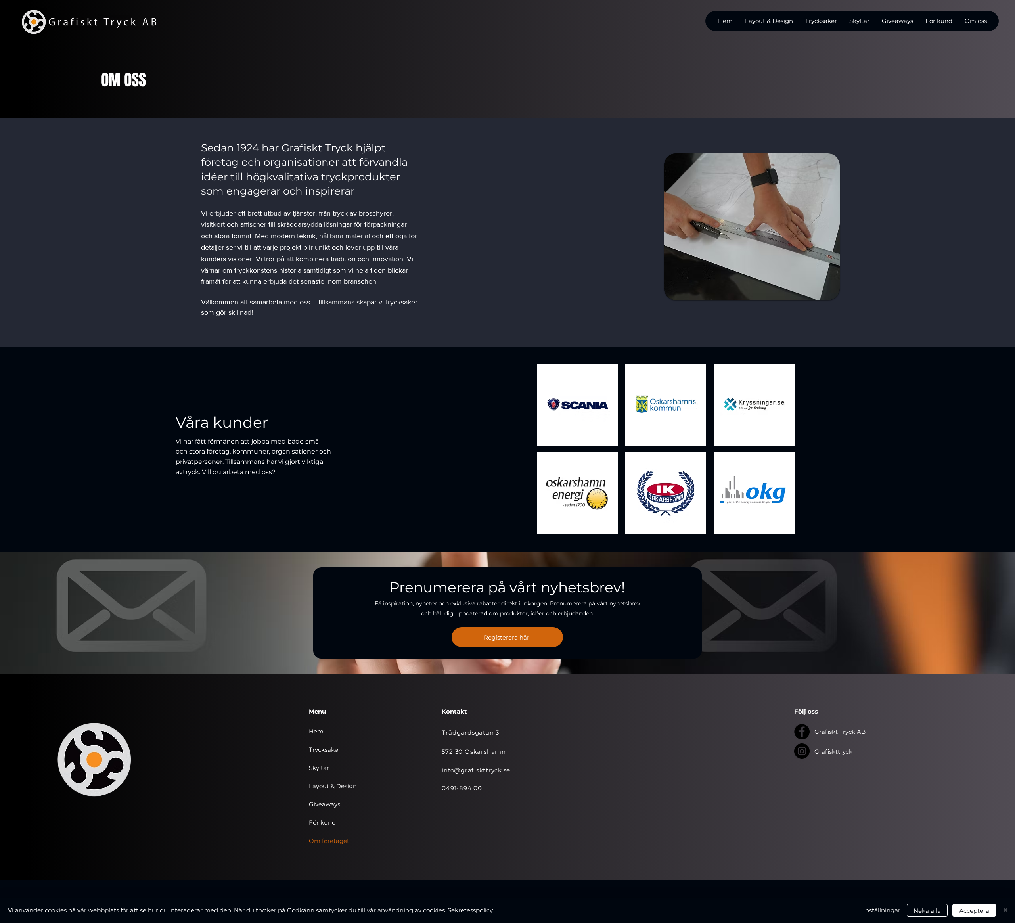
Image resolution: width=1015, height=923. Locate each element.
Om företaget (329, 840)
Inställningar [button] (881, 910)
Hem (316, 731)
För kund (322, 822)
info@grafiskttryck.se (476, 770)
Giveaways (324, 804)
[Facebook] (802, 731)
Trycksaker (325, 749)
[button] (769, 21)
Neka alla (927, 910)
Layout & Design (333, 786)
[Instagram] (802, 751)
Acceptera (974, 910)
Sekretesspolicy (470, 910)
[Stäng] (1005, 910)
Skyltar (319, 768)
